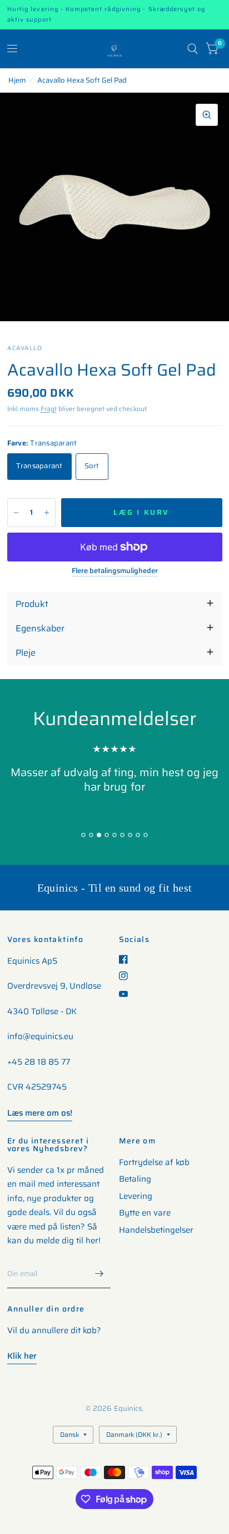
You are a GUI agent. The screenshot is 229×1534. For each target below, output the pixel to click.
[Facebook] (127, 959)
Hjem (17, 80)
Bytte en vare (145, 1212)
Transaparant (39, 466)
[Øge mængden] (46, 512)
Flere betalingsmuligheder (115, 571)
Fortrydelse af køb (154, 1162)
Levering (135, 1196)
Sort (91, 466)
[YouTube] (127, 994)
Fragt (49, 408)
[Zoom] (207, 115)
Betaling (135, 1179)
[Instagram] (127, 975)
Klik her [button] (22, 1356)
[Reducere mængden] (16, 512)
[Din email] (99, 1273)
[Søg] (192, 48)
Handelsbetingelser (156, 1230)
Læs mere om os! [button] (39, 1113)
